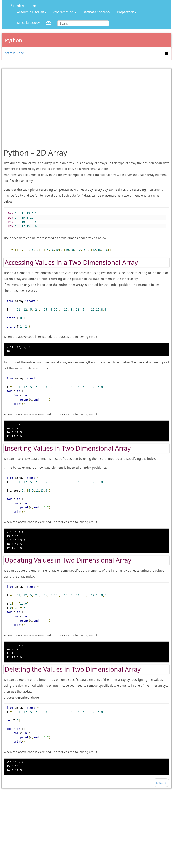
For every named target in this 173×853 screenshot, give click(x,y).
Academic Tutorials (30, 12)
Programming (63, 12)
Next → (161, 783)
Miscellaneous (27, 22)
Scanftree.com (23, 5)
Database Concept (95, 12)
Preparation (125, 12)
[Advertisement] (86, 104)
